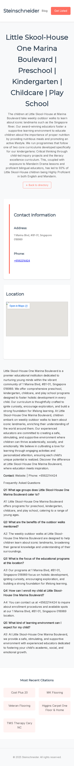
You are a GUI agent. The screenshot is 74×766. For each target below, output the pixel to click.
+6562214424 (22, 260)
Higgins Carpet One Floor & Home (54, 708)
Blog (44, 10)
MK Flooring (55, 692)
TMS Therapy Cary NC (19, 725)
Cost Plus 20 (19, 692)
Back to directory (37, 185)
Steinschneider (21, 11)
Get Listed (60, 10)
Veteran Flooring (19, 705)
